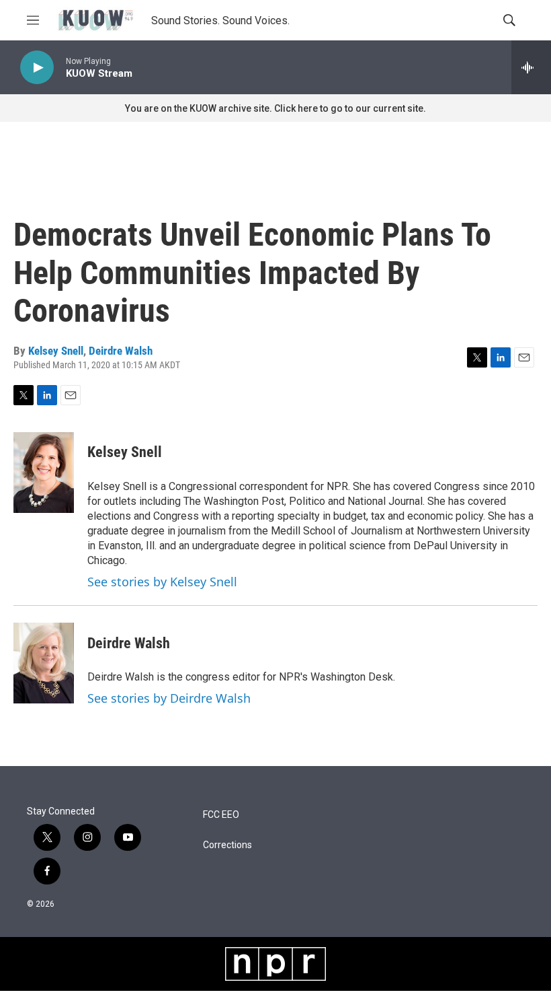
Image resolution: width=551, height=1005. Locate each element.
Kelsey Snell (55, 350)
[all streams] (531, 67)
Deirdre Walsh (121, 350)
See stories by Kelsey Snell (162, 582)
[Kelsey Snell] (43, 472)
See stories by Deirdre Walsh (169, 698)
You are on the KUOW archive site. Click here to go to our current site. (275, 108)
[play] (37, 67)
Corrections (227, 845)
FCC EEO (221, 815)
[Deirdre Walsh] (43, 663)
